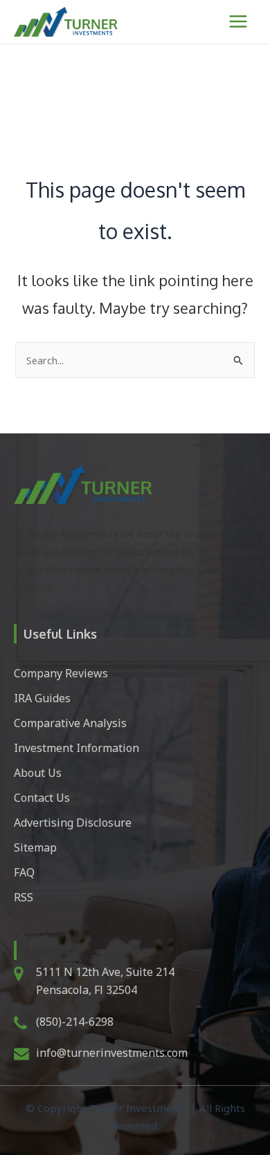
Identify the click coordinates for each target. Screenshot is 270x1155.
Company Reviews (61, 673)
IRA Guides (42, 698)
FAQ (24, 872)
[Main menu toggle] (238, 21)
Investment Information (76, 747)
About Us (38, 772)
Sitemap (35, 847)
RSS (23, 897)
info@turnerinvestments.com (112, 1052)
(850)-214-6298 (75, 1021)
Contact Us (42, 797)
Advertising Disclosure (73, 822)
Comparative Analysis (70, 723)
